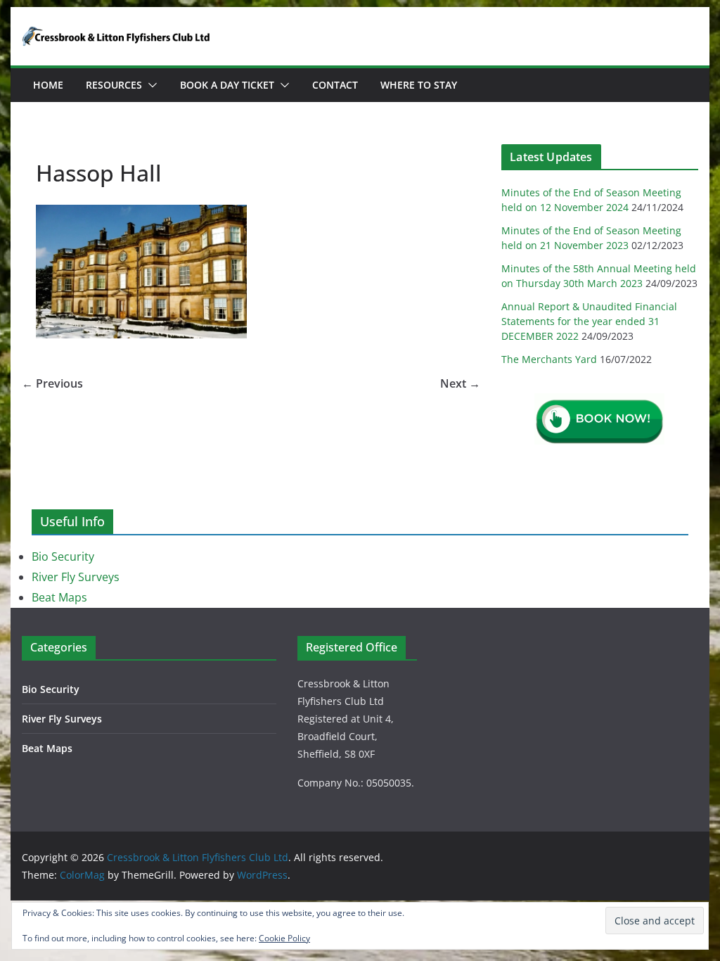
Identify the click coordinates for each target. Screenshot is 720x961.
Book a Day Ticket (227, 84)
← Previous (52, 383)
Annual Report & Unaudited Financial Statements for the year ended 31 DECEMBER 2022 (589, 321)
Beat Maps (59, 597)
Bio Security (63, 556)
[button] (150, 85)
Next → (460, 383)
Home (48, 84)
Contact (335, 84)
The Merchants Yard (549, 359)
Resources (114, 84)
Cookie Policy (284, 938)
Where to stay (418, 84)
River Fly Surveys (76, 577)
